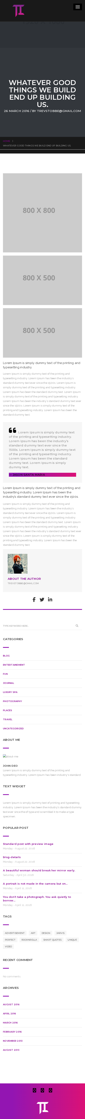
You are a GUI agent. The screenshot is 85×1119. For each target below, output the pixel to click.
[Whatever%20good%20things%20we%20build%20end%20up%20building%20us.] (34, 600)
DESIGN (46, 933)
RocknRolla (29, 939)
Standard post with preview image (28, 843)
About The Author (24, 579)
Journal (8, 683)
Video (8, 946)
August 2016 (11, 1004)
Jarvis (61, 933)
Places (7, 710)
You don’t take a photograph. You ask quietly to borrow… (37, 898)
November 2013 (13, 1040)
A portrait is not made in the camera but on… (35, 883)
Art (33, 933)
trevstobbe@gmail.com (59, 111)
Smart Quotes (52, 939)
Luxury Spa (10, 692)
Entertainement (14, 664)
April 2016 (9, 1013)
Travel (7, 719)
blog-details (12, 857)
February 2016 (12, 1031)
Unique (72, 939)
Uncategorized (13, 728)
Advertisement (15, 933)
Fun (5, 674)
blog (6, 655)
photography (12, 701)
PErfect (10, 939)
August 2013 (11, 1050)
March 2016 (10, 1022)
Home (6, 141)
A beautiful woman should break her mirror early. (39, 870)
